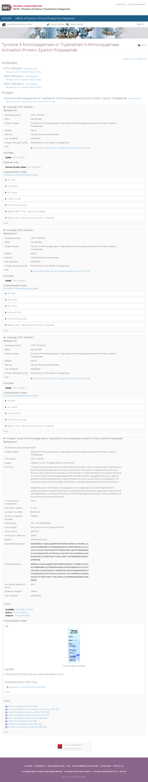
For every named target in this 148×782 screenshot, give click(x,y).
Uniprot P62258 (22, 616)
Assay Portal (58, 24)
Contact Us (121, 4)
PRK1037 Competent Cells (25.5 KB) (24, 724)
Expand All (128, 59)
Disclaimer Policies (56, 766)
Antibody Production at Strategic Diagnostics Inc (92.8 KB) (62, 148)
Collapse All (140, 59)
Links (52, 102)
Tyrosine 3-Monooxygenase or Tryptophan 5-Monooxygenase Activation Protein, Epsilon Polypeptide (65, 98)
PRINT (143, 45)
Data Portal (76, 24)
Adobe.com (77, 748)
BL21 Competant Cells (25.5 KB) (23, 706)
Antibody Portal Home (19, 24)
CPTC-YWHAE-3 (13, 83)
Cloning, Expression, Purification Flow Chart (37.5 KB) (33, 709)
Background (12, 72)
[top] (6, 223)
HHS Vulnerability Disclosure (85, 766)
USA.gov (122, 771)
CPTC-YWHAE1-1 (34, 167)
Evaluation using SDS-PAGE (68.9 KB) (27, 687)
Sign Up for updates (137, 4)
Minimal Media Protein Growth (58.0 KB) (27, 718)
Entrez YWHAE (21, 613)
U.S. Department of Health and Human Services (42, 771)
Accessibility (40, 766)
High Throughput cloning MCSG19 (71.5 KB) (29, 712)
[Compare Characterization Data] (21, 175)
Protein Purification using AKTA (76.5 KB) (27, 727)
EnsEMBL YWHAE (24, 610)
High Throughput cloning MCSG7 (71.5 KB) (28, 715)
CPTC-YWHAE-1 (13, 68)
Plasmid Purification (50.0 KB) (22, 721)
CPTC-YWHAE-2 (13, 76)
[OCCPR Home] (4, 24)
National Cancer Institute (105, 771)
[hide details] (31, 69)
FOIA (68, 766)
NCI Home (28, 766)
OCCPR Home (105, 766)
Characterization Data (30, 72)
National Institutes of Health (78, 771)
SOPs (45, 102)
